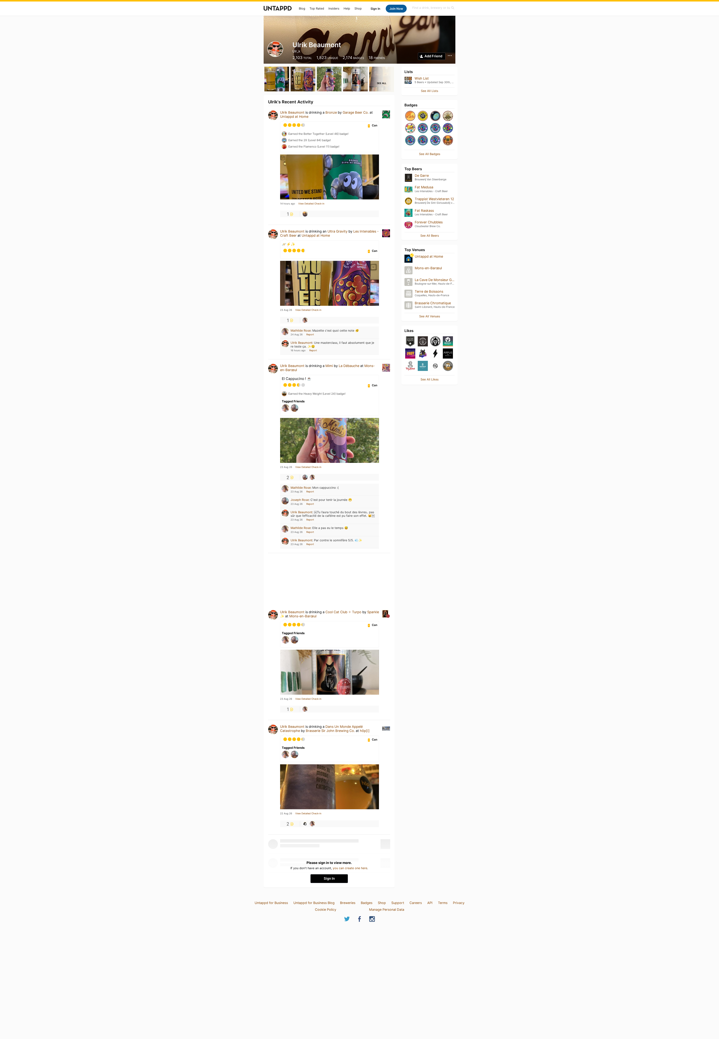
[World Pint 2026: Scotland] (435, 140)
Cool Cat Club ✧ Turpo (343, 612)
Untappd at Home (294, 117)
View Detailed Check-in (311, 203)
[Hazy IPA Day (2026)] (410, 116)
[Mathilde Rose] (305, 320)
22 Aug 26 (286, 813)
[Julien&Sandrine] (305, 213)
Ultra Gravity (337, 231)
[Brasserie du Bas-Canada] (423, 342)
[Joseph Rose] (305, 477)
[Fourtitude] (448, 140)
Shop (358, 8)
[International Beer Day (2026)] (435, 116)
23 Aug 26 (286, 310)
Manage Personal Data (386, 909)
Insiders (333, 8)
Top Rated (317, 8)
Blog (302, 8)
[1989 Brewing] (410, 354)
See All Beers (429, 235)
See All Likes (430, 379)
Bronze (331, 112)
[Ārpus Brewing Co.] (448, 354)
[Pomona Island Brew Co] (435, 366)
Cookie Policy (325, 909)
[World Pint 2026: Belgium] (410, 140)
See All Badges (429, 154)
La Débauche (349, 366)
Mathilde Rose (301, 330)
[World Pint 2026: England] (423, 128)
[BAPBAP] (423, 366)
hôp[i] (365, 731)
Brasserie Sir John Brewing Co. (330, 731)
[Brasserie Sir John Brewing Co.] (305, 823)
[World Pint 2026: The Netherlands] (435, 128)
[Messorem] (435, 342)
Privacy (459, 903)
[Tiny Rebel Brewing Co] (410, 366)
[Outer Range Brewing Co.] (410, 342)
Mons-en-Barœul (302, 616)
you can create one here (350, 868)
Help (347, 8)
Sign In (375, 8)
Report (310, 334)
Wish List (422, 78)
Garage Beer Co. (356, 112)
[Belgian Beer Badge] (423, 116)
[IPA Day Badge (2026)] (448, 116)
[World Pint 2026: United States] (448, 128)
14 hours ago (287, 203)
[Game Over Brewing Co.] (423, 354)
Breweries (347, 903)
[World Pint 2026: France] (423, 140)
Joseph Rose (300, 500)
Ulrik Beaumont (292, 112)
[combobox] (433, 7)
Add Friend (433, 56)
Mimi (329, 366)
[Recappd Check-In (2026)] (410, 128)
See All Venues (429, 316)
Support (397, 903)
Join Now (396, 8)
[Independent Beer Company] (448, 366)
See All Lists (429, 91)
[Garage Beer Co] (435, 354)
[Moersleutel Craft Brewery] (448, 342)
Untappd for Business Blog (314, 903)
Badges (366, 903)
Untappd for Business (271, 903)
